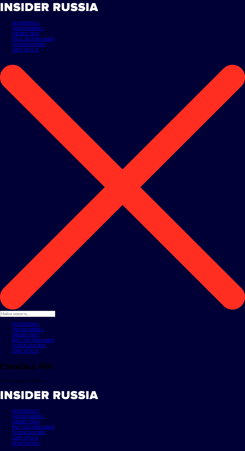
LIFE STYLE (25, 50)
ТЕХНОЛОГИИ (28, 44)
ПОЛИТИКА (25, 23)
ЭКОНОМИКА (28, 28)
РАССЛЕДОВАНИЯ (33, 39)
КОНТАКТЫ (25, 443)
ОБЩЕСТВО (25, 33)
